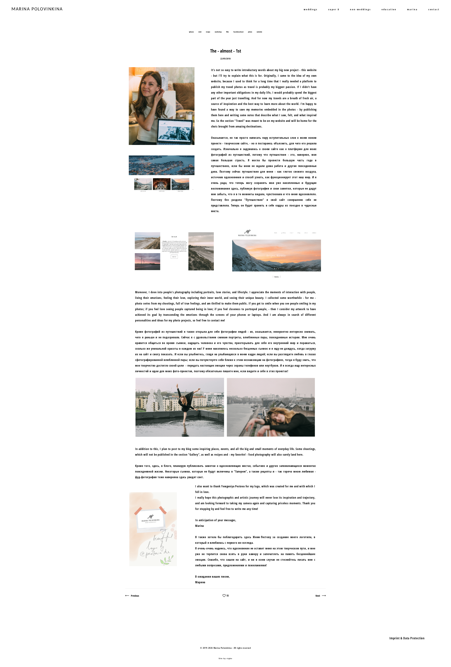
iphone (191, 32)
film (227, 32)
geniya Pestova (236, 486)
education (389, 9)
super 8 (333, 9)
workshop (218, 32)
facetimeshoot (238, 32)
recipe (208, 32)
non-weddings (360, 9)
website (259, 32)
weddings (311, 9)
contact (434, 9)
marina (412, 9)
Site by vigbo (225, 658)
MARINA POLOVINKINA (37, 9)
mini (200, 32)
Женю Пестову (262, 537)
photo (250, 32)
